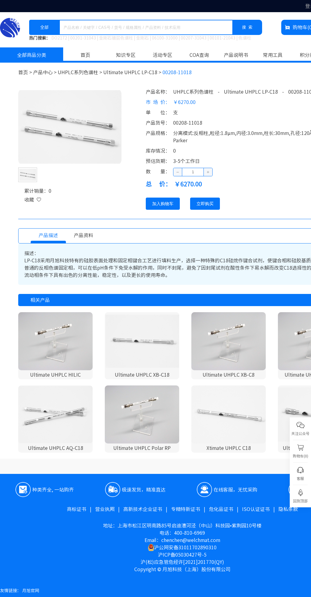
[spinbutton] (193, 172)
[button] (177, 172)
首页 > (25, 72)
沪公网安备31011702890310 (185, 547)
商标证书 (81, 509)
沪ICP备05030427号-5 (182, 554)
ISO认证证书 (260, 509)
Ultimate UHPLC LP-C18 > (132, 72)
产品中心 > (45, 72)
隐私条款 (288, 509)
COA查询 (199, 55)
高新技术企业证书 (147, 509)
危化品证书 (225, 509)
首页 (85, 55)
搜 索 (247, 27)
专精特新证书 (190, 509)
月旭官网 (30, 590)
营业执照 (109, 509)
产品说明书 (236, 55)
